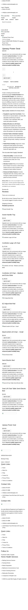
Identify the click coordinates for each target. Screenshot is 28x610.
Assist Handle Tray (8, 215)
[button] (6, 220)
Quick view (8, 212)
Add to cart (7, 78)
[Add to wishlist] (11, 212)
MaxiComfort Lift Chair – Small (12, 332)
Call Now (14, 27)
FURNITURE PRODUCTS (13, 41)
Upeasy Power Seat (9, 425)
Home (4, 41)
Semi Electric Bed (8, 360)
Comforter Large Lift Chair (11, 243)
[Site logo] (6, 16)
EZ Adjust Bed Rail (8, 304)
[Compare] (4, 212)
